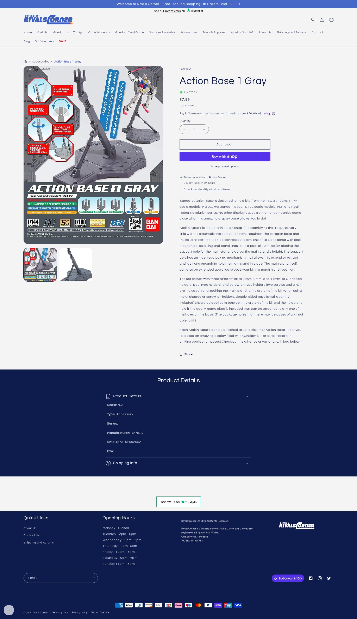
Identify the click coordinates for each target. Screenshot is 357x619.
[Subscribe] (93, 578)
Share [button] (188, 354)
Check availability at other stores (207, 189)
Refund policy (60, 612)
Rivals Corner (40, 613)
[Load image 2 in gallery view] (75, 264)
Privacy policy (79, 612)
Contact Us (32, 535)
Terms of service (100, 612)
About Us (30, 528)
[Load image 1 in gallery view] (40, 264)
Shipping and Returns (39, 542)
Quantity (185, 121)
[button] (61, 32)
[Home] (26, 61)
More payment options (225, 166)
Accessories (40, 61)
